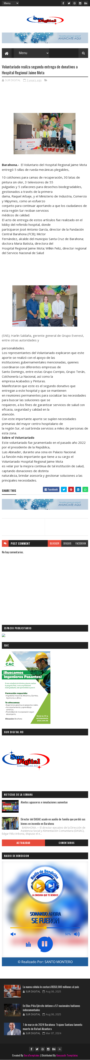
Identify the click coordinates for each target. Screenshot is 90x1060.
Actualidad (23, 843)
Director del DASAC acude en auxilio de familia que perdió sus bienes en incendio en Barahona (53, 821)
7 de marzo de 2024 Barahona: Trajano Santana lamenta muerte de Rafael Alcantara (52, 1026)
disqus (67, 543)
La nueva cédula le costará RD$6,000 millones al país (51, 987)
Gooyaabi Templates (67, 1055)
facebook (81, 543)
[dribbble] (74, 3)
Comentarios (67, 843)
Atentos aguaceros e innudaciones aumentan (44, 802)
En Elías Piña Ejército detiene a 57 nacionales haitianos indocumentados (51, 1008)
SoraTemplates (32, 1055)
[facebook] (63, 3)
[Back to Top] (59, 1049)
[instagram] (80, 3)
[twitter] (69, 3)
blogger (54, 543)
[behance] (86, 3)
